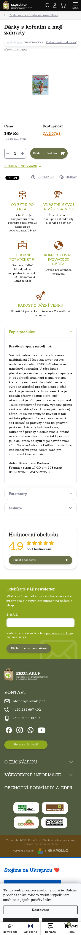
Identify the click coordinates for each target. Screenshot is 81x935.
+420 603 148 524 (26, 718)
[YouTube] (41, 729)
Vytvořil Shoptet (24, 850)
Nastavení (40, 910)
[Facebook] (8, 729)
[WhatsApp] (29, 729)
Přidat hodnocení (24, 559)
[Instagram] (19, 729)
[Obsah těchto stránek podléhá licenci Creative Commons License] (54, 822)
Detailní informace (20, 166)
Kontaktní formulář (26, 744)
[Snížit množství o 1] (8, 153)
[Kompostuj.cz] (55, 807)
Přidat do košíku (45, 153)
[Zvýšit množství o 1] (22, 153)
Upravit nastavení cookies (41, 843)
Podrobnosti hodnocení (61, 42)
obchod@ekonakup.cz (29, 701)
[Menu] (75, 5)
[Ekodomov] (26, 822)
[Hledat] (47, 5)
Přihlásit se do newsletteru (29, 648)
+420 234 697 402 (27, 710)
